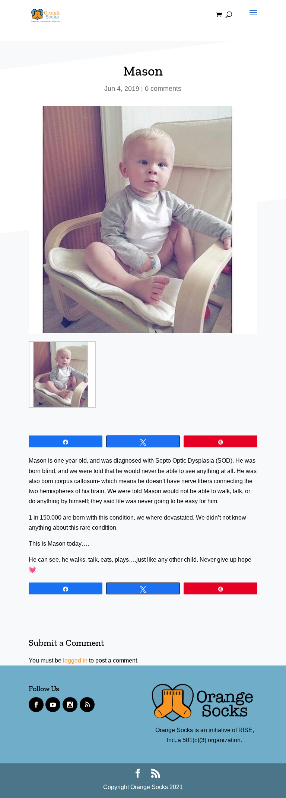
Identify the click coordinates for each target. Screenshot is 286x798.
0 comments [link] (163, 88)
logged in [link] (75, 660)
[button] (251, 19)
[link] (46, 14)
